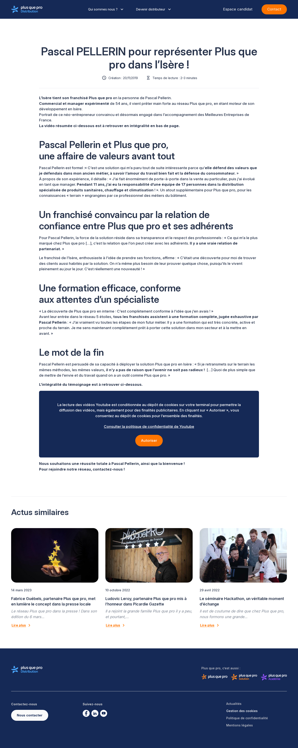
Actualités (233, 704)
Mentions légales (239, 725)
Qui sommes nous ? (103, 9)
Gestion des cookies (242, 711)
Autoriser (149, 440)
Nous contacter (30, 715)
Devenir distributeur (150, 9)
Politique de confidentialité (247, 718)
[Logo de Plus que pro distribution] (27, 9)
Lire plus (19, 625)
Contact (274, 9)
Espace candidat (237, 9)
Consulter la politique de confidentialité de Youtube (149, 426)
